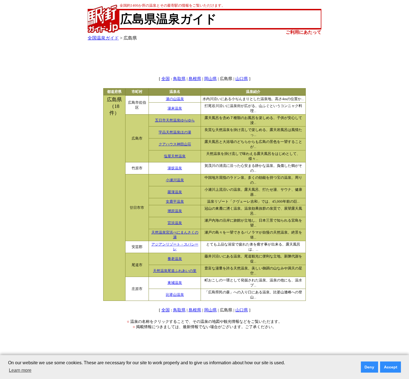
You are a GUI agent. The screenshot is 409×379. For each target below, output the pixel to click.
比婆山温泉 (175, 295)
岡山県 (210, 78)
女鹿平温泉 (175, 202)
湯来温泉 (174, 108)
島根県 (195, 78)
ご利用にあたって (303, 32)
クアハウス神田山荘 (175, 144)
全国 (165, 78)
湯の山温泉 (175, 99)
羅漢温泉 (174, 192)
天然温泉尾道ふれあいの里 (174, 271)
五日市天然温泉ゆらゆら (175, 120)
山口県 (241, 78)
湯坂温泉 (174, 168)
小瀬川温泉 (175, 180)
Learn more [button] (20, 370)
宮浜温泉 (174, 223)
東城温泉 (174, 283)
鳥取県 (179, 78)
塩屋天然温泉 (175, 156)
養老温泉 (174, 259)
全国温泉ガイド (103, 38)
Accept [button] (390, 367)
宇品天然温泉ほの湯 (175, 132)
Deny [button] (369, 367)
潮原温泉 (174, 211)
